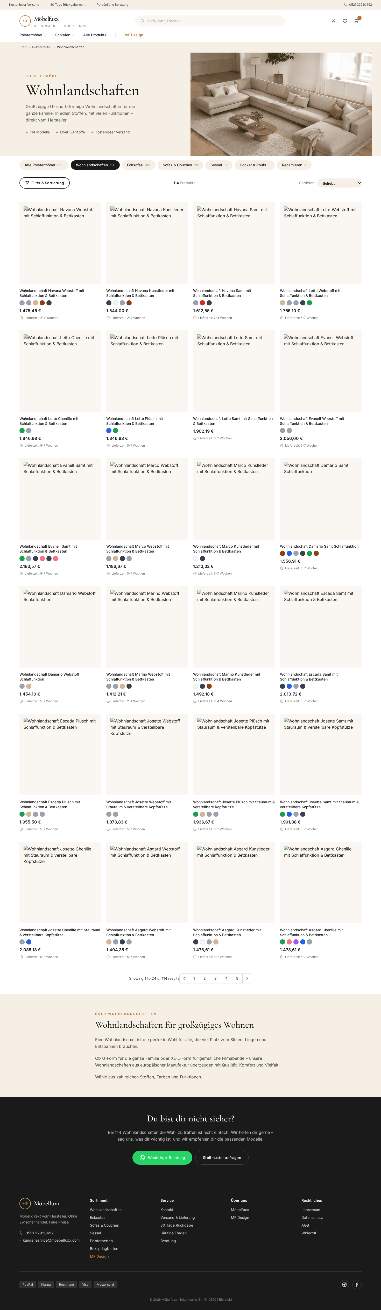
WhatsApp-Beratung (166, 1157)
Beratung (168, 1241)
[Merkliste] (345, 21)
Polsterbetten (101, 1241)
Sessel (218, 165)
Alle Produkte (95, 35)
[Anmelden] (333, 21)
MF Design (133, 35)
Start (23, 47)
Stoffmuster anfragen (222, 1157)
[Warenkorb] (356, 21)
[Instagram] (344, 1284)
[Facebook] (357, 1284)
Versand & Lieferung (177, 1217)
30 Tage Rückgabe (176, 1225)
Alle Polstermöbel (44, 165)
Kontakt (166, 1209)
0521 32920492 (360, 4)
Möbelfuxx (240, 1209)
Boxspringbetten (104, 1248)
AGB (305, 1225)
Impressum (310, 1209)
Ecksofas (138, 165)
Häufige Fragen (173, 1233)
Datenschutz (312, 1217)
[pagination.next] (247, 978)
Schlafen (62, 35)
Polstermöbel (30, 35)
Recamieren (294, 165)
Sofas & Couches (180, 165)
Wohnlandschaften (95, 165)
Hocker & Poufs (255, 165)
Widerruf (308, 1233)
